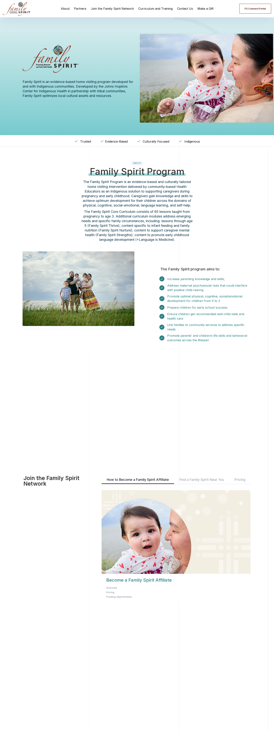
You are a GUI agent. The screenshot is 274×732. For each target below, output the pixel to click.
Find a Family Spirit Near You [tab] (201, 480)
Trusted (85, 141)
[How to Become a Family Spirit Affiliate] (176, 546)
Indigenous (191, 141)
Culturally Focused (155, 141)
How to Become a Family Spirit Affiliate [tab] (138, 480)
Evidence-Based (116, 141)
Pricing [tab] (239, 480)
